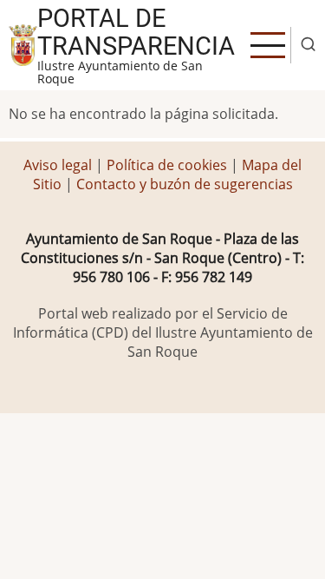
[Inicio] (23, 43)
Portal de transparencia (136, 32)
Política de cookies (167, 164)
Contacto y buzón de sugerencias (184, 184)
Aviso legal (59, 164)
